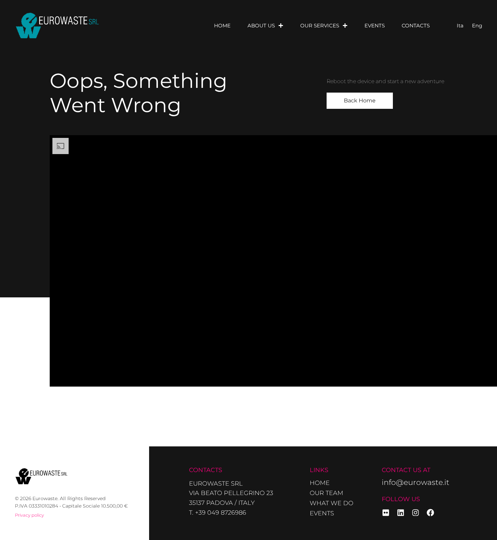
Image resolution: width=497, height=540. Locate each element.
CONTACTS (416, 25)
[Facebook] (430, 512)
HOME (222, 25)
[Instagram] (415, 512)
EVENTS (374, 25)
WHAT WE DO (331, 503)
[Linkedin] (400, 512)
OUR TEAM (326, 493)
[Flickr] (385, 512)
